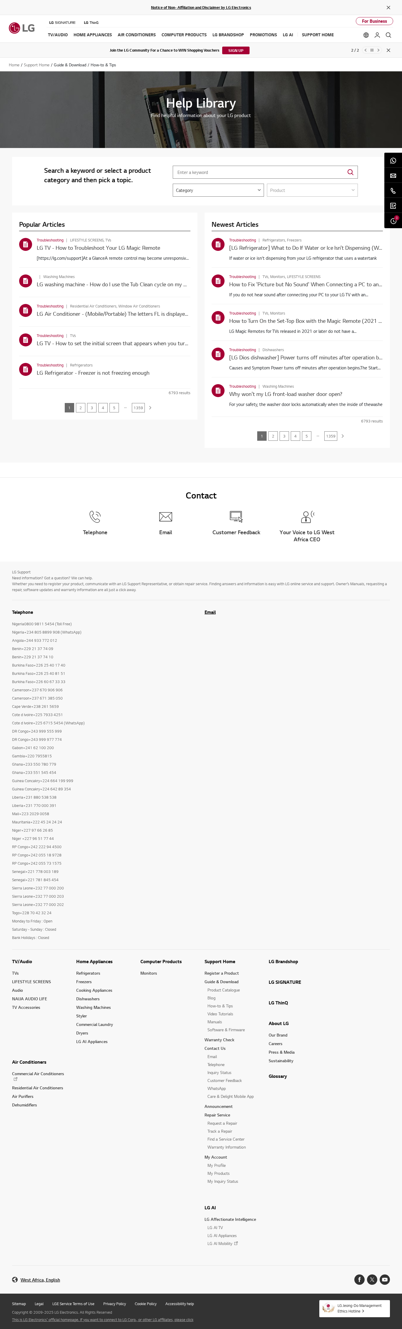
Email (210, 612)
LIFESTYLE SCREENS (31, 981)
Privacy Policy (114, 1303)
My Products (218, 1173)
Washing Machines (93, 1007)
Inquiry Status (219, 1072)
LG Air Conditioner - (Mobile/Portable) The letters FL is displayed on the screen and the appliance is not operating (169, 313)
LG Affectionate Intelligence (230, 1219)
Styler (81, 1016)
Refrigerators (88, 973)
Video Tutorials (220, 1014)
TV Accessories (26, 1007)
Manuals (214, 1021)
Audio (17, 990)
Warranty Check (219, 1039)
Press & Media (282, 1052)
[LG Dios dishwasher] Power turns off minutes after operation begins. (310, 357)
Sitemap (19, 1303)
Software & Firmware (226, 1029)
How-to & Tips (220, 1006)
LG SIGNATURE (285, 982)
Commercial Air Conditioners (38, 1073)
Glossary (278, 1076)
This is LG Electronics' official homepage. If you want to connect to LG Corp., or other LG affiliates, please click (102, 1319)
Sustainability (281, 1060)
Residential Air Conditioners (37, 1087)
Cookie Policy (146, 1303)
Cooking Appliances (94, 990)
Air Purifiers (23, 1096)
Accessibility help (179, 1303)
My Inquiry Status (222, 1181)
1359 (138, 407)
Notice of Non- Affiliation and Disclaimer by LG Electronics (201, 7)
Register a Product (222, 973)
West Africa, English (40, 1280)
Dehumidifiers (24, 1105)
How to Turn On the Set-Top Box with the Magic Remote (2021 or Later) (314, 320)
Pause (372, 50)
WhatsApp (216, 1088)
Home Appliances (94, 961)
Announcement (219, 1106)
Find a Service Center (226, 1139)
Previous (365, 50)
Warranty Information (226, 1147)
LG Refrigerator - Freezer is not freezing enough (93, 372)
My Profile (216, 1165)
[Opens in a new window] (359, 1279)
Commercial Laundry (94, 1024)
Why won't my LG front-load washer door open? (285, 393)
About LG (279, 1023)
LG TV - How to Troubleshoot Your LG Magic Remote (98, 247)
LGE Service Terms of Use (73, 1303)
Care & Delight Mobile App (230, 1096)
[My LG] (377, 35)
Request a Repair (222, 1123)
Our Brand (278, 1035)
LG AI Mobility (219, 1243)
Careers (276, 1043)
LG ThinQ (278, 1003)
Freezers (84, 981)
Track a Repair (219, 1131)
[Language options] (366, 35)
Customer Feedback (224, 1080)
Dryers (82, 1033)
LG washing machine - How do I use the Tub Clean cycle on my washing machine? (131, 284)
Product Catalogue (223, 990)
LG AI (210, 1207)
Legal (39, 1303)
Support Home (220, 961)
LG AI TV (215, 1227)
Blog (211, 998)
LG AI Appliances (92, 1041)
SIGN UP (235, 50)
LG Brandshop (283, 961)
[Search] (388, 35)
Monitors (148, 973)
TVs (15, 973)
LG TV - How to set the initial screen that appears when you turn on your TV (126, 343)
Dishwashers (88, 998)
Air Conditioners (29, 1062)
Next (378, 50)
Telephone (216, 1064)
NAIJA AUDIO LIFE (29, 998)
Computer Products (161, 961)
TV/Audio (22, 961)
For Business (374, 21)
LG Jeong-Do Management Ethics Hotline (360, 1308)
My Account (216, 1157)
